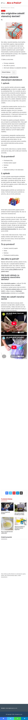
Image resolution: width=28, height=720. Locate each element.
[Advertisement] (14, 20)
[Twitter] (10, 493)
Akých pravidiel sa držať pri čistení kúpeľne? (20, 528)
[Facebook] (6, 493)
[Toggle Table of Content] (13, 72)
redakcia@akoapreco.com (11, 708)
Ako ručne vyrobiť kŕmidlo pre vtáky (19, 513)
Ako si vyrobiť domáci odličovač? (7, 532)
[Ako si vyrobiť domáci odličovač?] (7, 523)
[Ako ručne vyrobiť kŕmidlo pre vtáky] (21, 507)
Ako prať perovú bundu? (5, 512)
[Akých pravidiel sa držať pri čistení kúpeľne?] (21, 521)
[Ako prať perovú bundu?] (7, 507)
